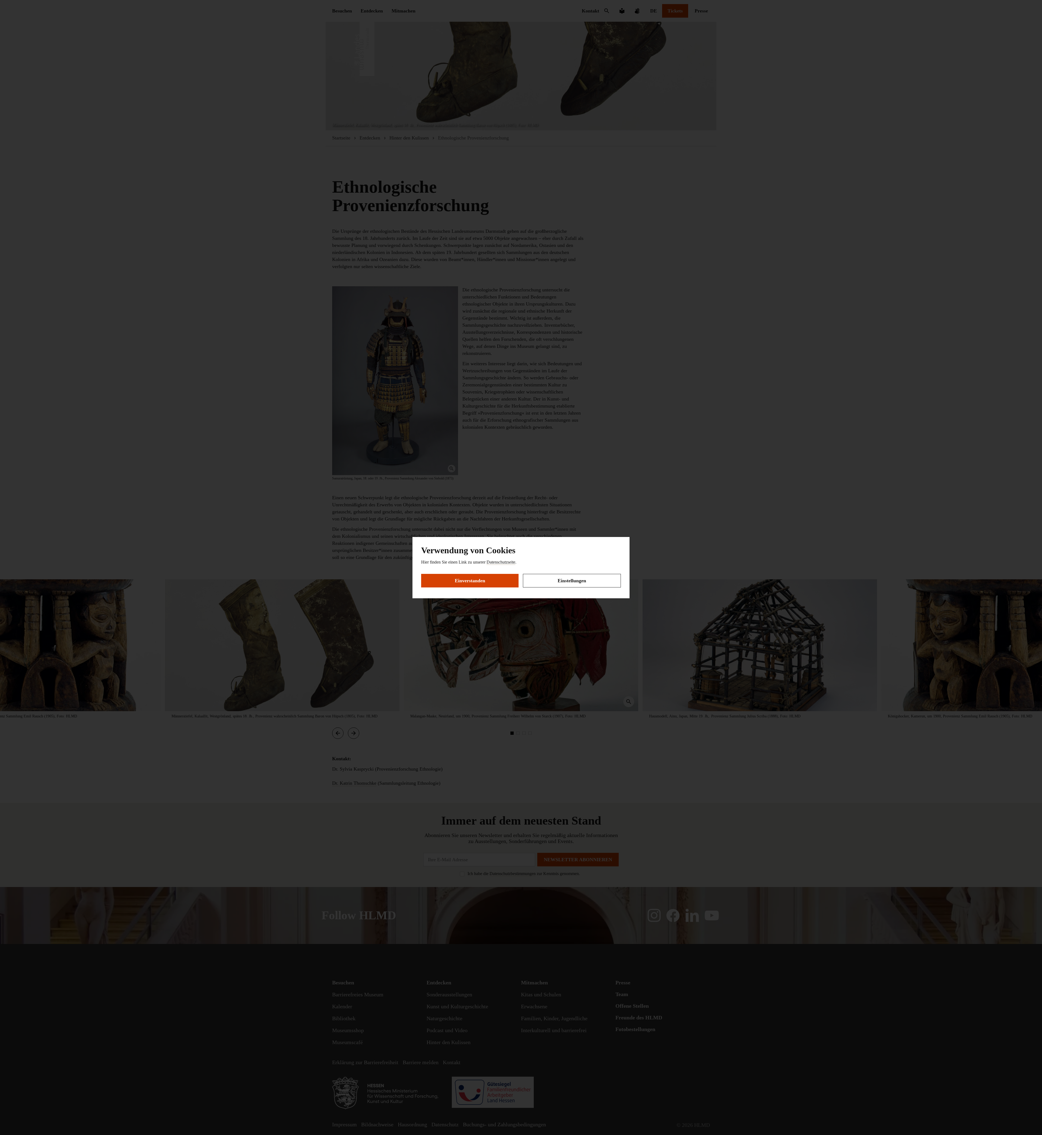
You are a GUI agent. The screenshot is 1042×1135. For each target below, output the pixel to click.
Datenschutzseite (501, 562)
